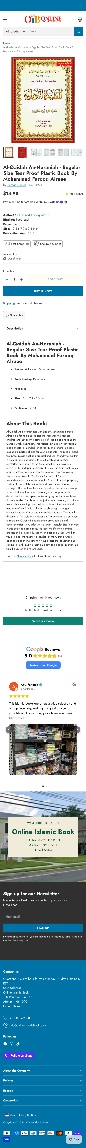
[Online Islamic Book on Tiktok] (18, 1044)
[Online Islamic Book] (43, 19)
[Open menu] (5, 19)
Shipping (9, 303)
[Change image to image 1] (8, 152)
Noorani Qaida (25, 556)
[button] (43, 665)
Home (6, 43)
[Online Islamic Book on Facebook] (5, 1044)
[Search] (78, 31)
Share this (16, 315)
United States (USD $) (22, 1115)
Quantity (8, 271)
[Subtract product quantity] (7, 279)
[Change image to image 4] (49, 152)
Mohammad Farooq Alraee (32, 215)
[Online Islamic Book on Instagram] (11, 1044)
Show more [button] (16, 718)
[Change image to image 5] (63, 152)
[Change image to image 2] (22, 152)
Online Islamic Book (37, 1122)
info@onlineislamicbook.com (28, 1025)
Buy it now (43, 291)
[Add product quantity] (21, 279)
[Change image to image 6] (76, 152)
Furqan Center (16, 185)
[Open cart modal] (79, 19)
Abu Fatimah (29, 685)
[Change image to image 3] (36, 152)
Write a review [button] (43, 621)
